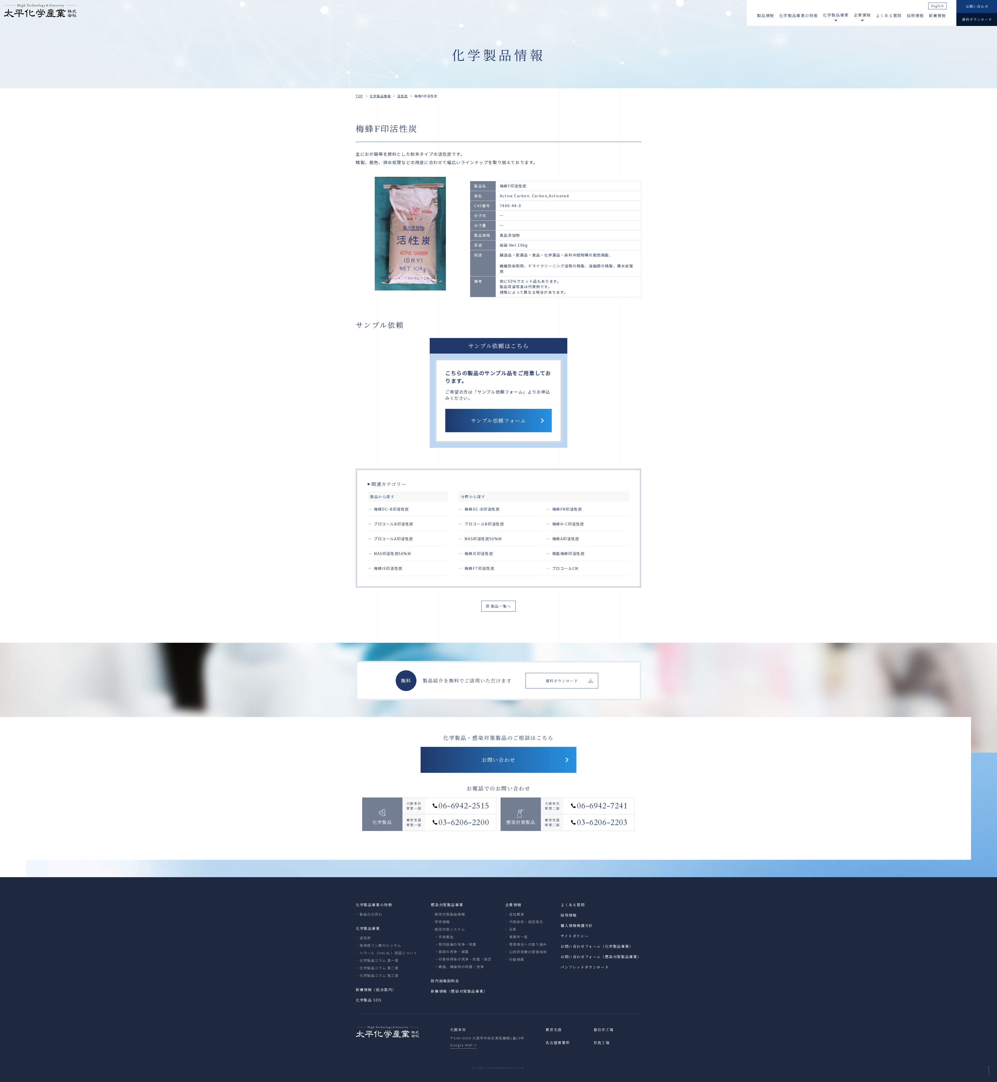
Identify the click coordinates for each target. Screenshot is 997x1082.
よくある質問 (889, 15)
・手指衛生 (444, 936)
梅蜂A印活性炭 (565, 538)
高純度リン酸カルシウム (380, 945)
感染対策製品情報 (450, 914)
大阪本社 (458, 1029)
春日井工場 (604, 1029)
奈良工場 (602, 1042)
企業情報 (513, 904)
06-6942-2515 (464, 806)
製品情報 (765, 15)
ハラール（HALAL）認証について (388, 952)
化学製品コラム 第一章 (379, 960)
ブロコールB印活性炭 (393, 523)
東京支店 (553, 1029)
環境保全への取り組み (528, 944)
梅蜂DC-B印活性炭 (391, 509)
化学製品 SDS (369, 1000)
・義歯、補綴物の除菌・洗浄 (459, 966)
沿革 (513, 929)
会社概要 (516, 914)
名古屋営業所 (557, 1042)
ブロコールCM (565, 568)
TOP (359, 96)
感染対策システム (450, 929)
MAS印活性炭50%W (392, 553)
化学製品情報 (380, 96)
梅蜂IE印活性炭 (388, 568)
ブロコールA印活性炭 (393, 538)
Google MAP (461, 1045)
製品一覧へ (501, 606)
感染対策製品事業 (447, 904)
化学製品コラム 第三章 (379, 975)
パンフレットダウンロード (585, 967)
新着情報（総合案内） (376, 989)
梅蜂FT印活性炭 (479, 568)
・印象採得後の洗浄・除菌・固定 (463, 959)
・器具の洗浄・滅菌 (452, 951)
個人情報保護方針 (577, 925)
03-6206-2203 (602, 822)
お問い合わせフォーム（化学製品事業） (597, 946)
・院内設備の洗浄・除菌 (455, 944)
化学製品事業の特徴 (798, 15)
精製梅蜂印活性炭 (568, 553)
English (937, 6)
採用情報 (915, 15)
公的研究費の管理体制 (528, 951)
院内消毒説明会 (445, 980)
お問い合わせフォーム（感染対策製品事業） (601, 956)
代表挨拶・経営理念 (526, 921)
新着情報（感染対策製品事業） (459, 991)
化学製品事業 (368, 928)
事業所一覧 (518, 936)
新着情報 (937, 15)
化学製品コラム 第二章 (379, 967)
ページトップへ (988, 1070)
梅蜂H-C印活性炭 (568, 523)
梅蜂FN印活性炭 (567, 509)
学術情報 (442, 921)
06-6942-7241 (602, 806)
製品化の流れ (371, 914)
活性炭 (402, 96)
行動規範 (516, 959)
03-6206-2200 (464, 822)
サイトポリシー (575, 935)
